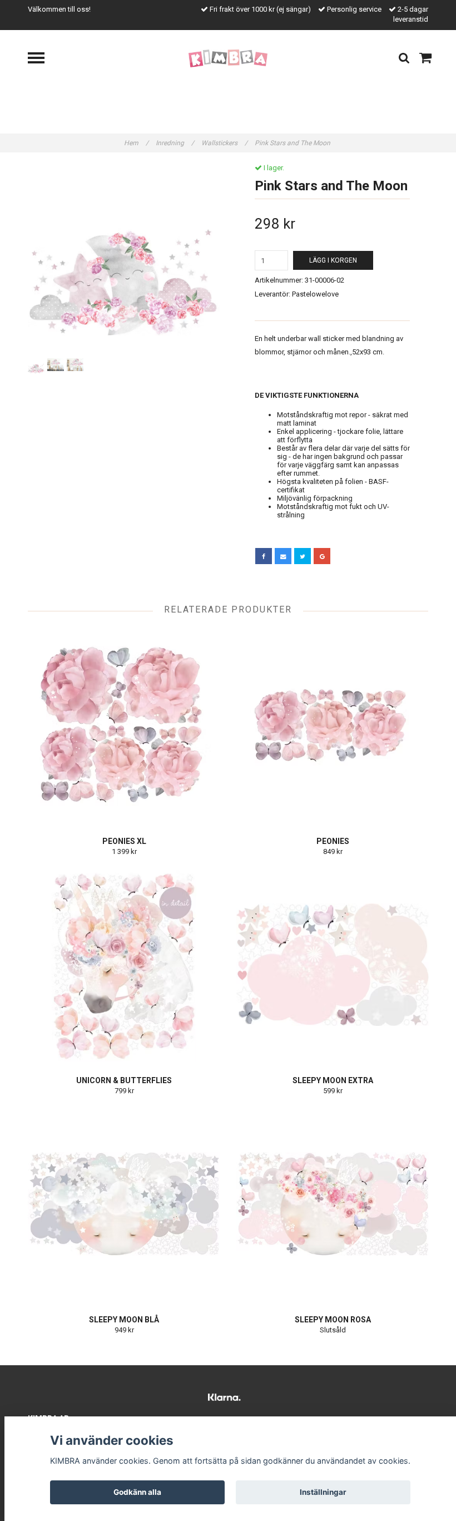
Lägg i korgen (333, 260)
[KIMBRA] (228, 58)
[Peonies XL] (124, 725)
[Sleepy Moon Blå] (124, 1204)
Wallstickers (224, 143)
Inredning (175, 143)
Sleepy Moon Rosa (333, 1319)
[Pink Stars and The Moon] (124, 259)
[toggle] (42, 59)
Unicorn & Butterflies (124, 1080)
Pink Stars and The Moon (293, 143)
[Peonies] (332, 725)
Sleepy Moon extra (333, 1080)
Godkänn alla (137, 1492)
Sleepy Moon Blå (124, 1319)
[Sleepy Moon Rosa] (332, 1204)
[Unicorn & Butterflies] (124, 964)
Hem (136, 143)
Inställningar (323, 1492)
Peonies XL (124, 841)
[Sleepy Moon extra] (332, 964)
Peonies (332, 841)
